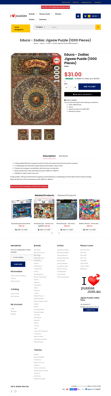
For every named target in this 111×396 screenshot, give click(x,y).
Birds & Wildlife (39, 357)
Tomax (36, 326)
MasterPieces (39, 296)
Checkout (97, 2)
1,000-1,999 (84, 263)
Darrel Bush (61, 261)
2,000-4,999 (84, 266)
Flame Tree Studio (40, 277)
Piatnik (36, 304)
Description (49, 155)
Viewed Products (66, 195)
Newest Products (75, 111)
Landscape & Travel (41, 371)
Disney (36, 354)
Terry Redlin (61, 274)
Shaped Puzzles (39, 379)
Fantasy (36, 365)
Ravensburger (39, 312)
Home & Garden (39, 368)
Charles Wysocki (63, 258)
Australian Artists (63, 250)
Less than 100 (84, 250)
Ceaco (36, 263)
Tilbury (36, 323)
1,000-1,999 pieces (75, 105)
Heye (36, 288)
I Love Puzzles (82, 386)
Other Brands (38, 342)
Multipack (83, 269)
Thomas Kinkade (63, 277)
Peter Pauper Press (40, 301)
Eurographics (38, 274)
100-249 (83, 253)
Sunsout (37, 320)
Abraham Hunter (63, 253)
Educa (66, 66)
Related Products (44, 195)
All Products (15, 296)
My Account (66, 2)
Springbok (37, 318)
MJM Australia (39, 299)
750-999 (83, 261)
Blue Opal (37, 255)
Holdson (37, 290)
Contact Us (90, 310)
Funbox (36, 280)
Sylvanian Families (40, 339)
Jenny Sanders (62, 263)
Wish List (75, 2)
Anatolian (37, 250)
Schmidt (37, 315)
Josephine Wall (62, 266)
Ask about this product (83, 94)
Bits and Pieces (39, 253)
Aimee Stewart (62, 255)
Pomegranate (39, 309)
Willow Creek (38, 336)
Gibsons (37, 282)
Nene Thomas (62, 269)
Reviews (63, 155)
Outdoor (37, 373)
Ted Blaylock (61, 271)
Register (14, 311)
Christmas (37, 360)
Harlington (37, 285)
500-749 (83, 258)
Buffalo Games (39, 258)
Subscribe (18, 264)
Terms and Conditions (18, 276)
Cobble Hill (38, 269)
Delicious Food (39, 362)
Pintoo (36, 307)
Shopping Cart (86, 2)
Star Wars (37, 376)
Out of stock (15, 294)
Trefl (35, 328)
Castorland (38, 261)
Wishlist (13, 314)
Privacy (13, 278)
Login (12, 309)
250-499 (83, 255)
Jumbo (36, 293)
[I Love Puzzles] (18, 17)
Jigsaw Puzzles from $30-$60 (79, 109)
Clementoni (38, 266)
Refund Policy (15, 281)
